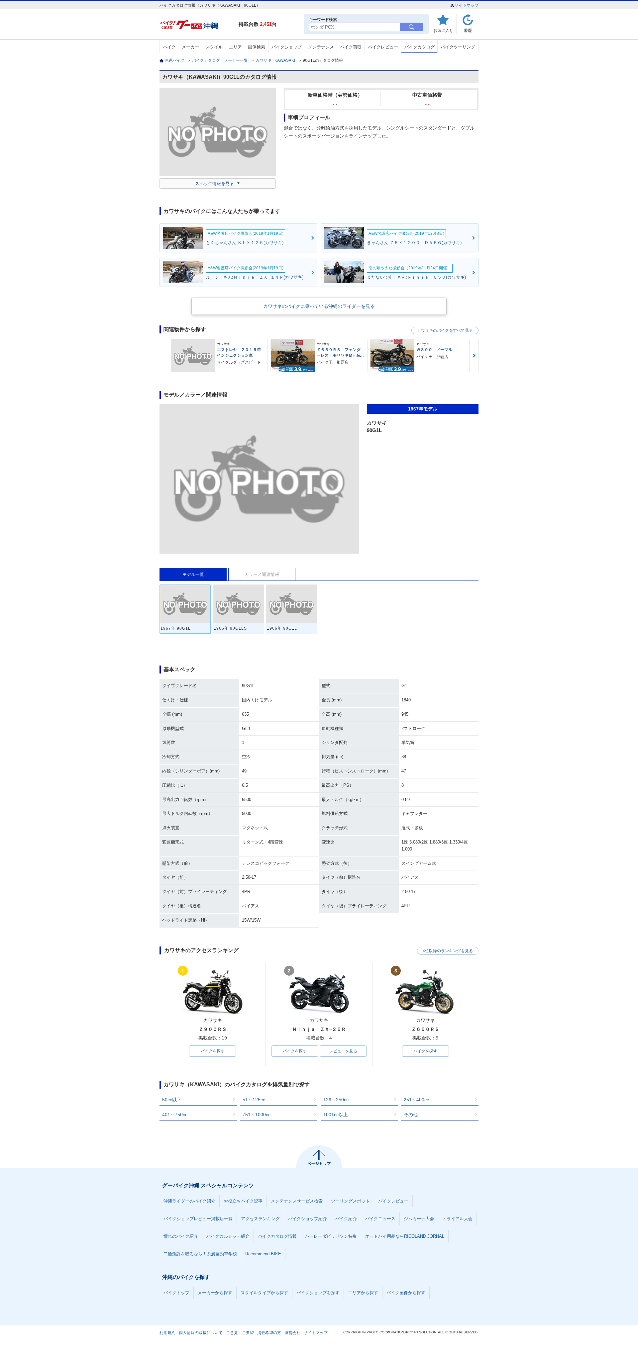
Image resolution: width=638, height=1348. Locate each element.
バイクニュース (380, 1218)
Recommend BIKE (263, 1253)
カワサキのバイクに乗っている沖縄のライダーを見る (319, 306)
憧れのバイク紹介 (180, 1236)
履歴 (468, 30)
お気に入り (443, 30)
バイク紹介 (346, 1218)
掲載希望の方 (269, 1332)
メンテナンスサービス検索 (297, 1201)
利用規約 (167, 1332)
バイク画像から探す (405, 1292)
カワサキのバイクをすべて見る (445, 330)
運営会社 (292, 1332)
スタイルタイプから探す (264, 1292)
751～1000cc (256, 1114)
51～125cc (254, 1099)
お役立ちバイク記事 (243, 1201)
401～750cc (174, 1114)
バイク (169, 47)
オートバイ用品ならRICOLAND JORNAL (404, 1236)
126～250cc (336, 1099)
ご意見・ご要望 (240, 1332)
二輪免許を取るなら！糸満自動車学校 (200, 1253)
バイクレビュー (383, 47)
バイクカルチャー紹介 (228, 1236)
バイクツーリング (458, 47)
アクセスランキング (260, 1218)
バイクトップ (176, 1292)
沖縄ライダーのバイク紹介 (189, 1201)
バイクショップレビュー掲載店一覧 (198, 1218)
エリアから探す (363, 1292)
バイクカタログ (419, 47)
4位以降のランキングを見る (448, 950)
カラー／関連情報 (262, 574)
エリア (235, 47)
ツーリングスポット (350, 1201)
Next (473, 355)
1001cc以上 (335, 1114)
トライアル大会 (457, 1218)
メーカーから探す (215, 1292)
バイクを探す (213, 1051)
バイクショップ (286, 47)
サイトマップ (466, 5)
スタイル (214, 47)
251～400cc (416, 1099)
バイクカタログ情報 (277, 1236)
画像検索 (256, 47)
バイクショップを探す (318, 1292)
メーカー (190, 47)
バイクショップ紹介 (307, 1218)
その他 (411, 1114)
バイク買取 (351, 47)
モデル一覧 (193, 574)
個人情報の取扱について (201, 1332)
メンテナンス (321, 47)
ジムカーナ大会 (419, 1218)
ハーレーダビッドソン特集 (331, 1236)
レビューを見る (343, 1051)
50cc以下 (171, 1099)
